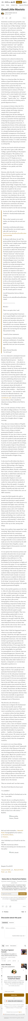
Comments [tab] (5, 922)
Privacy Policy (19, 1007)
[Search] (25, 945)
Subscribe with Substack (15, 1001)
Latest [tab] (7, 945)
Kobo (9, 872)
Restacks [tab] (11, 922)
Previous (6, 911)
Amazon (5, 837)
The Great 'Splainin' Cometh (7, 951)
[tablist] (8, 922)
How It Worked (6, 964)
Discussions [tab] (13, 945)
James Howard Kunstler (11, 12)
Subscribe (19, 2)
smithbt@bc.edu (6, 398)
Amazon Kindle (5, 870)
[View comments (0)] (6, 18)
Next (23, 911)
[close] (23, 970)
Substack (6, 1017)
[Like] (2, 18)
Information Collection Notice (17, 899)
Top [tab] (3, 945)
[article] (14, 955)
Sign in (24, 2)
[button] (2, 5)
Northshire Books (7, 835)
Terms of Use (21, 897)
